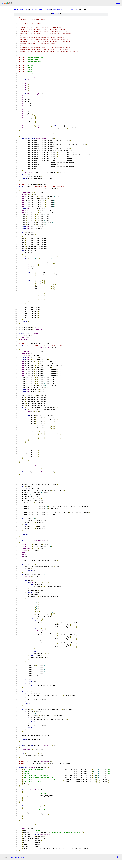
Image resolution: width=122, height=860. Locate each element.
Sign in (118, 3)
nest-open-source (21, 9)
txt (114, 857)
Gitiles (11, 857)
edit (58, 14)
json (118, 857)
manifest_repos (36, 9)
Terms (22, 857)
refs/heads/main (59, 9)
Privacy (16, 857)
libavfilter (73, 9)
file (53, 14)
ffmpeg (48, 9)
